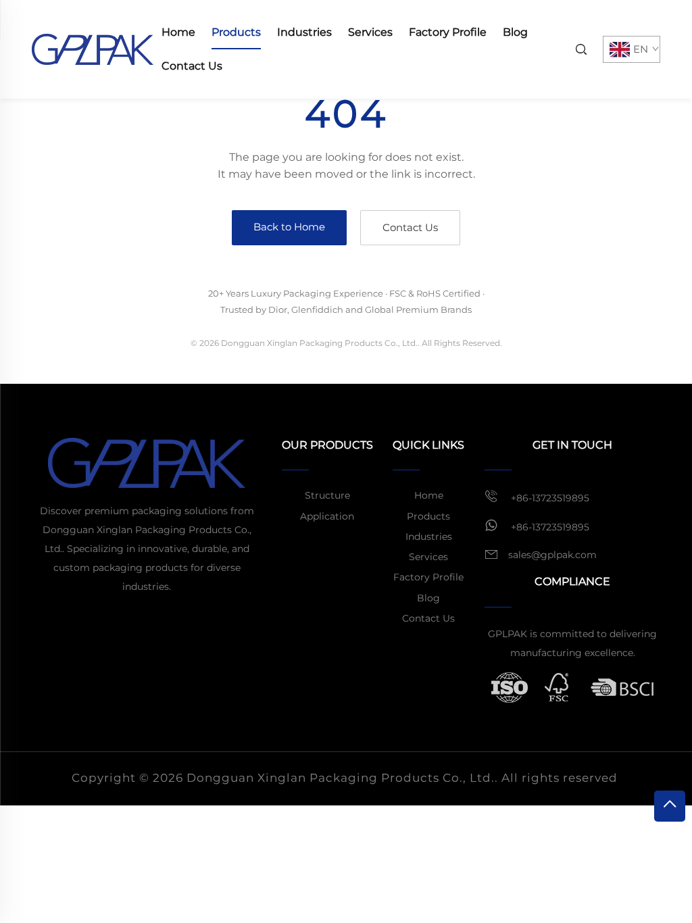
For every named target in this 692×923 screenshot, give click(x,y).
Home (178, 32)
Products (236, 32)
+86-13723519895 (548, 498)
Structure (327, 495)
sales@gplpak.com (552, 555)
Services (370, 32)
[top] (669, 806)
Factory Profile (448, 32)
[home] (92, 48)
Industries (304, 32)
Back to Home (289, 226)
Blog (515, 32)
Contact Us (192, 65)
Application (327, 516)
